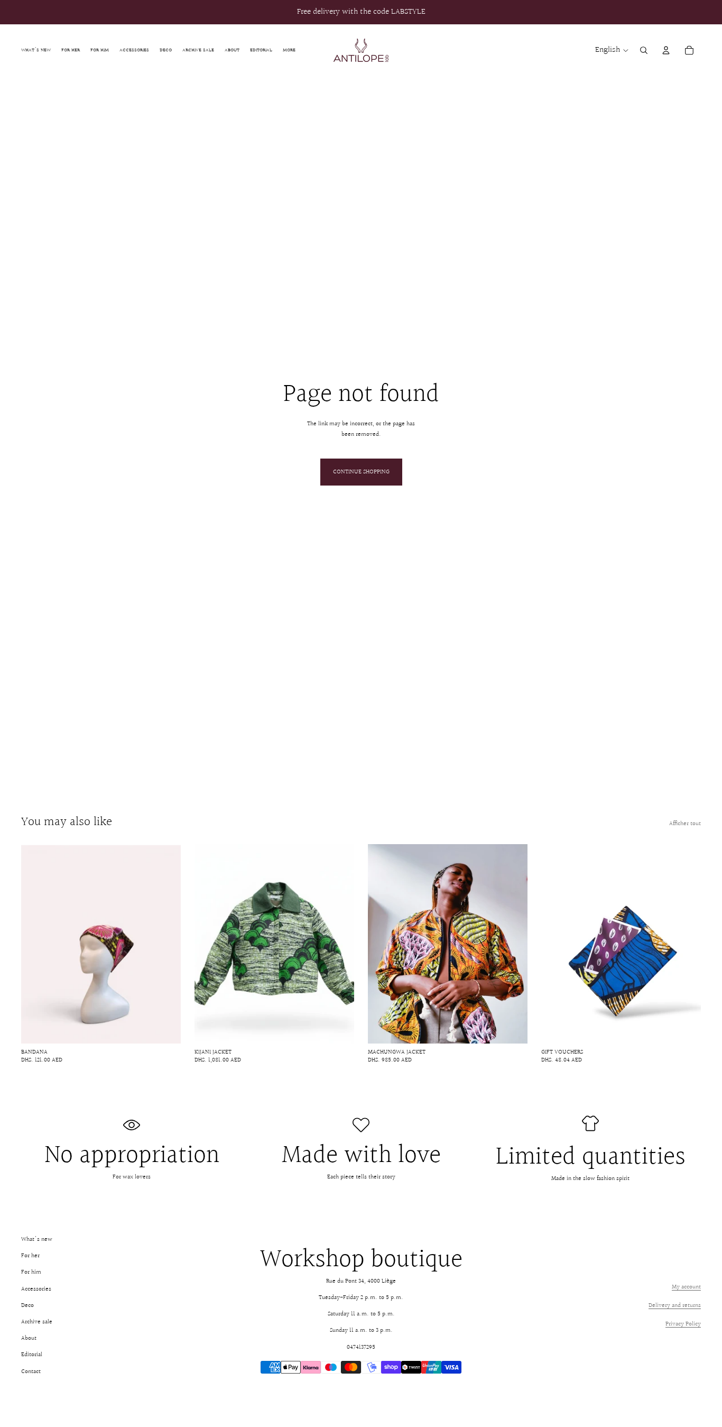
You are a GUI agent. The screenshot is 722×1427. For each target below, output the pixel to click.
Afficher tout (685, 824)
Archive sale (36, 1322)
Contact (31, 1372)
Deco (27, 1306)
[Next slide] (165, 944)
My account (686, 1287)
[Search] (643, 50)
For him (31, 1272)
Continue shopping (361, 472)
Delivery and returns (675, 1306)
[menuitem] (289, 50)
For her (30, 1256)
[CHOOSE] (337, 1027)
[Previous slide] (37, 944)
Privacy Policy (683, 1324)
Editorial (31, 1355)
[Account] (666, 50)
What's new (36, 1239)
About (28, 1338)
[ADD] (164, 1027)
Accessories (36, 1289)
